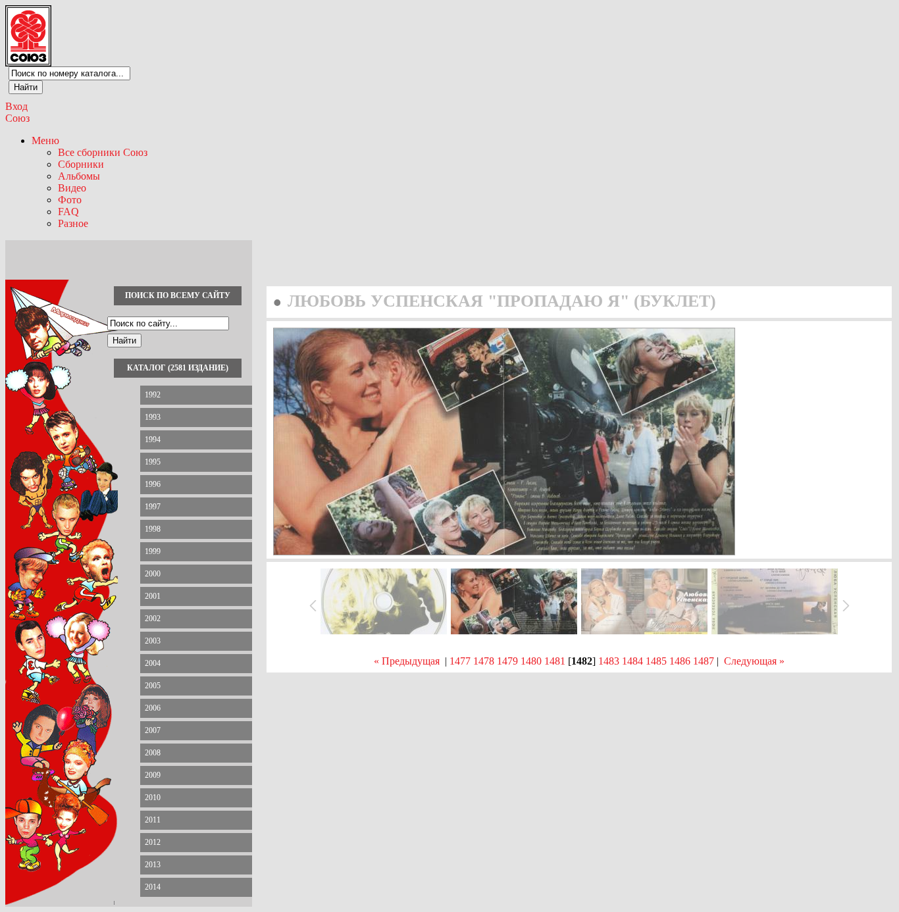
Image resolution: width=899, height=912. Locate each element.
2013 (153, 864)
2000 (153, 573)
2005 (153, 685)
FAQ (68, 211)
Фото (70, 199)
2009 (153, 775)
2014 (153, 887)
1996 (153, 484)
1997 (153, 506)
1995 (153, 462)
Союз (17, 118)
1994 (153, 439)
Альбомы (79, 176)
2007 (153, 730)
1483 (608, 661)
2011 (153, 819)
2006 (153, 708)
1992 (153, 394)
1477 (460, 661)
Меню (45, 140)
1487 (703, 661)
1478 (483, 661)
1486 (679, 661)
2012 (153, 842)
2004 (153, 663)
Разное (73, 223)
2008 (153, 752)
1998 (153, 529)
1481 (554, 661)
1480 (531, 661)
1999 (153, 551)
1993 (153, 417)
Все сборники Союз (102, 152)
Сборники (81, 164)
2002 (153, 618)
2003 (153, 641)
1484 (632, 661)
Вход (16, 106)
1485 (656, 661)
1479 (507, 661)
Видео (72, 187)
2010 (153, 797)
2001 (153, 596)
